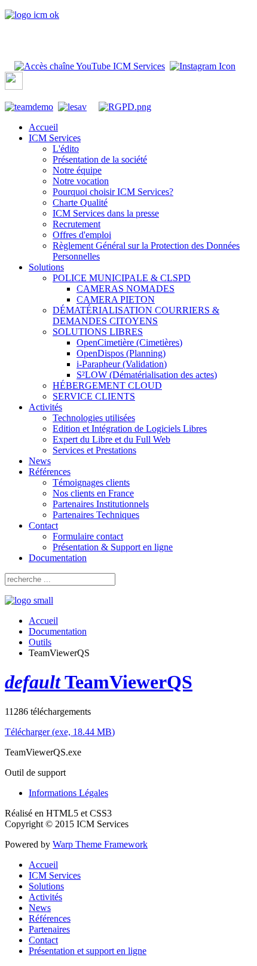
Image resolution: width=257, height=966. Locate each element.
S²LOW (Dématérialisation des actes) (147, 375)
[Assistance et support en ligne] (72, 107)
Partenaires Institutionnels (101, 504)
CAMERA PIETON (116, 299)
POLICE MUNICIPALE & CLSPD (122, 278)
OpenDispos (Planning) (121, 353)
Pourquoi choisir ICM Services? (113, 192)
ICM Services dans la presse (106, 213)
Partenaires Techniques (96, 515)
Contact (43, 525)
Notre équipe (77, 170)
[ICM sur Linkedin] (14, 86)
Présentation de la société (100, 159)
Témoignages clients (91, 482)
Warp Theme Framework (100, 844)
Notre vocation (81, 181)
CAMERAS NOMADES (126, 289)
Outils (40, 642)
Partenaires (49, 929)
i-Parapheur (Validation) (122, 364)
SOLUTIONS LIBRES (98, 332)
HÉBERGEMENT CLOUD (107, 385)
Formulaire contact (88, 536)
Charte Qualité (80, 202)
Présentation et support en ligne (87, 951)
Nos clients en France (93, 493)
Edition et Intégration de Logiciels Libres (130, 428)
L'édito (66, 149)
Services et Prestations (94, 450)
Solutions (46, 267)
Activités (45, 407)
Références (50, 472)
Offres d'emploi (82, 235)
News (40, 461)
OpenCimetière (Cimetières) (129, 342)
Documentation (58, 558)
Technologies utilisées (94, 418)
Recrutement (76, 224)
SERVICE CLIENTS (94, 396)
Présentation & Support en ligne (113, 547)
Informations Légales (68, 793)
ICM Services (55, 138)
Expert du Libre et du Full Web (111, 439)
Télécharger (60, 732)
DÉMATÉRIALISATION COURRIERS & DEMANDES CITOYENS (136, 315)
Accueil (43, 127)
